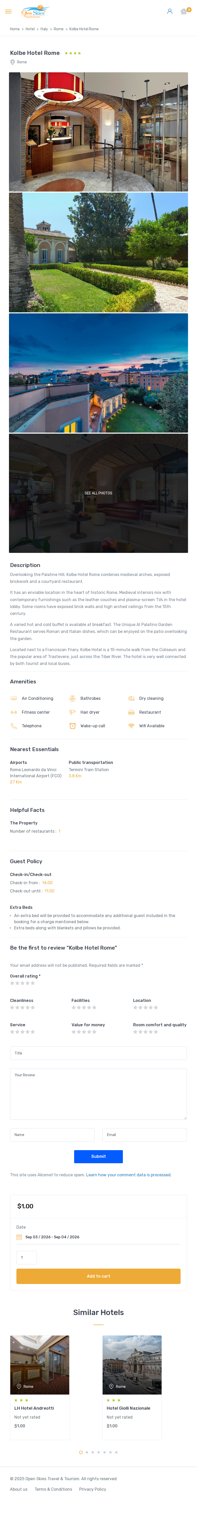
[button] (184, 13)
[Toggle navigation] (8, 11)
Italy (44, 29)
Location (142, 1000)
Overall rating (25, 976)
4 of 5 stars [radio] (27, 983)
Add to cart (98, 1276)
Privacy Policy (92, 1489)
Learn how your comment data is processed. (129, 1174)
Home (15, 29)
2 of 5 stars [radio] (17, 983)
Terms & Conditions (53, 1489)
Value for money (88, 1024)
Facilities (81, 1000)
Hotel (30, 29)
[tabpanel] (52, 1387)
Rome (59, 29)
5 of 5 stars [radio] (33, 983)
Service (17, 1024)
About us (18, 1489)
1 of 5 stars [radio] (12, 983)
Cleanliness (21, 1000)
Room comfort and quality (159, 1024)
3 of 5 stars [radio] (22, 983)
